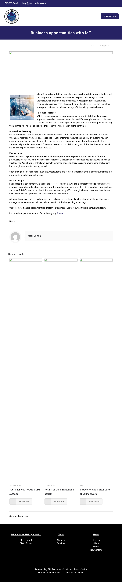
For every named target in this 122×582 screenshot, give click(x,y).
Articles (96, 540)
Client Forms (26, 543)
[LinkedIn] (115, 3)
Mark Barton (34, 235)
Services (61, 543)
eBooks (96, 546)
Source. (60, 213)
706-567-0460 (11, 3)
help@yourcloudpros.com (34, 3)
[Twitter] (111, 3)
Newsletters (96, 550)
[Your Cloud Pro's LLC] (11, 16)
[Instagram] (119, 3)
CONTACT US (110, 16)
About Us (61, 540)
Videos (96, 543)
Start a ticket (26, 540)
